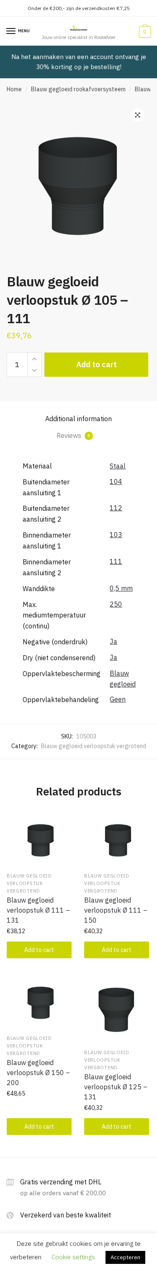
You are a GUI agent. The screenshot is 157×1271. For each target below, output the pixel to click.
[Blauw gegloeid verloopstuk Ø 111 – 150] (116, 839)
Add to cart (96, 364)
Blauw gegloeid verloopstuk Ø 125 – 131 (115, 1087)
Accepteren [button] (125, 1257)
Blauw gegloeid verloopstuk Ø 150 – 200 (38, 1072)
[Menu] (11, 31)
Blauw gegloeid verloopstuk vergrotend (93, 746)
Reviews (73, 435)
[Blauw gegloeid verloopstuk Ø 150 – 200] (39, 1001)
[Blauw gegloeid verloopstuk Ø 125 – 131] (116, 1008)
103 (116, 534)
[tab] (78, 419)
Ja (113, 641)
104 (116, 481)
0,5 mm (121, 588)
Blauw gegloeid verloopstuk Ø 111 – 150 (115, 910)
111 (116, 561)
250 (116, 604)
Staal (118, 466)
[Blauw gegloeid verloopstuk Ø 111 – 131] (39, 839)
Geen (118, 699)
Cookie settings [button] (73, 1257)
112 (116, 508)
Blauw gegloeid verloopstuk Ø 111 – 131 (38, 910)
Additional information (78, 418)
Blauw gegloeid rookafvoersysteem (78, 89)
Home (14, 89)
